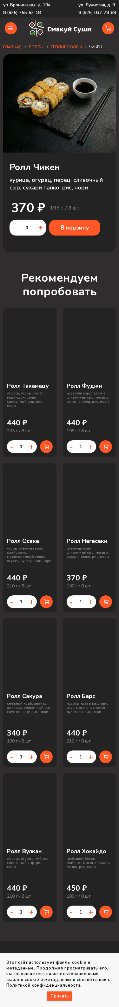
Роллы (36, 47)
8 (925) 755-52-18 (22, 13)
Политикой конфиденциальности (43, 985)
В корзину (75, 227)
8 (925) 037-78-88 (97, 13)
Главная (12, 47)
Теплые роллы (66, 47)
